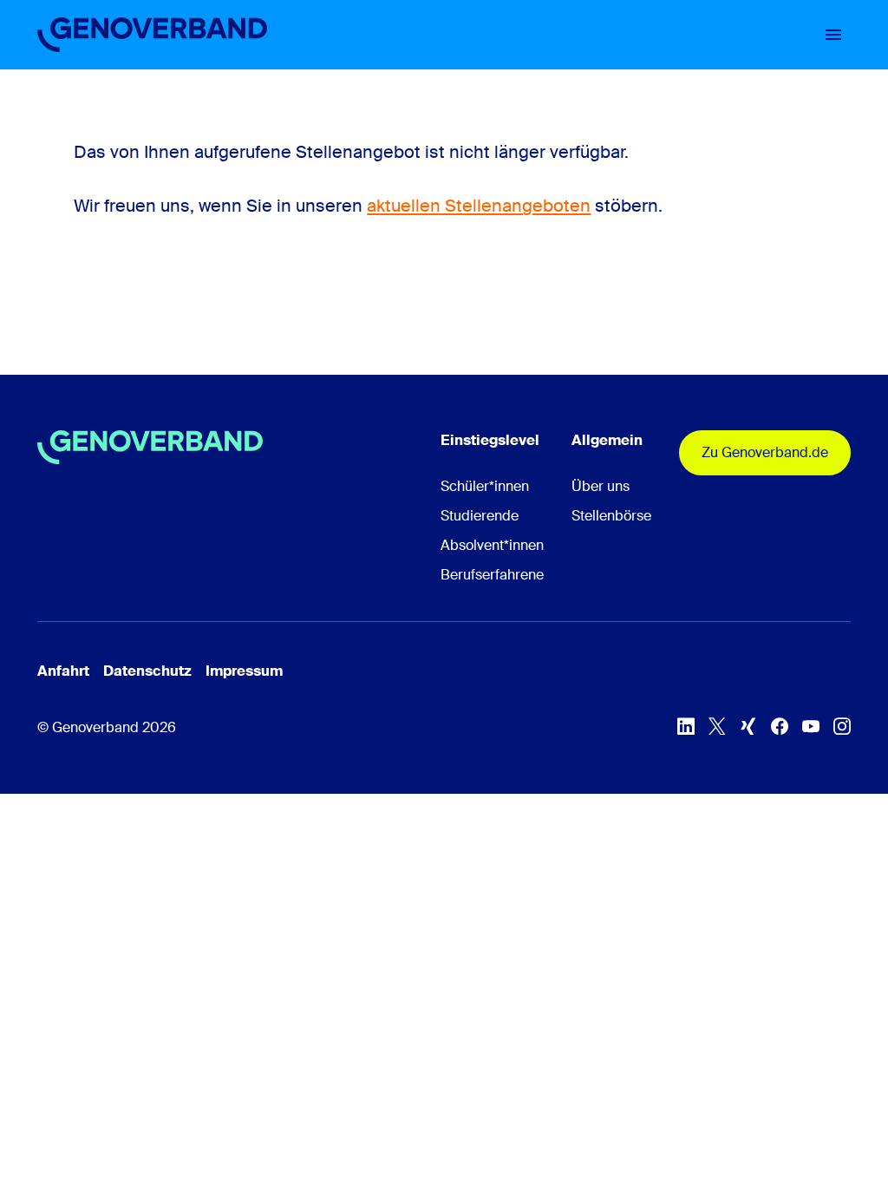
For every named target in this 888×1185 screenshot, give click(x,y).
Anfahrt (63, 671)
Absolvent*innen (492, 545)
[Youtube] (810, 726)
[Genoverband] (152, 34)
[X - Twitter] (717, 726)
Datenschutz (147, 671)
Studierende (480, 516)
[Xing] (748, 726)
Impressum (244, 671)
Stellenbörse (611, 516)
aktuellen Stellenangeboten (479, 205)
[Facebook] (779, 726)
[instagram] (842, 726)
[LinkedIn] (686, 726)
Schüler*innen (485, 486)
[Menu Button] (833, 34)
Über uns (600, 486)
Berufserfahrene (492, 575)
